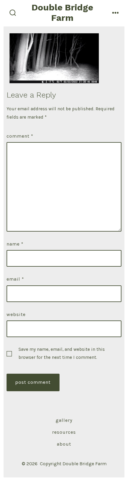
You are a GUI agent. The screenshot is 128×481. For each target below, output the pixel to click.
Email (15, 279)
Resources (64, 432)
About (64, 444)
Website (16, 314)
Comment (20, 136)
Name (15, 244)
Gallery (64, 420)
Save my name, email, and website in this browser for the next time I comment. (61, 353)
